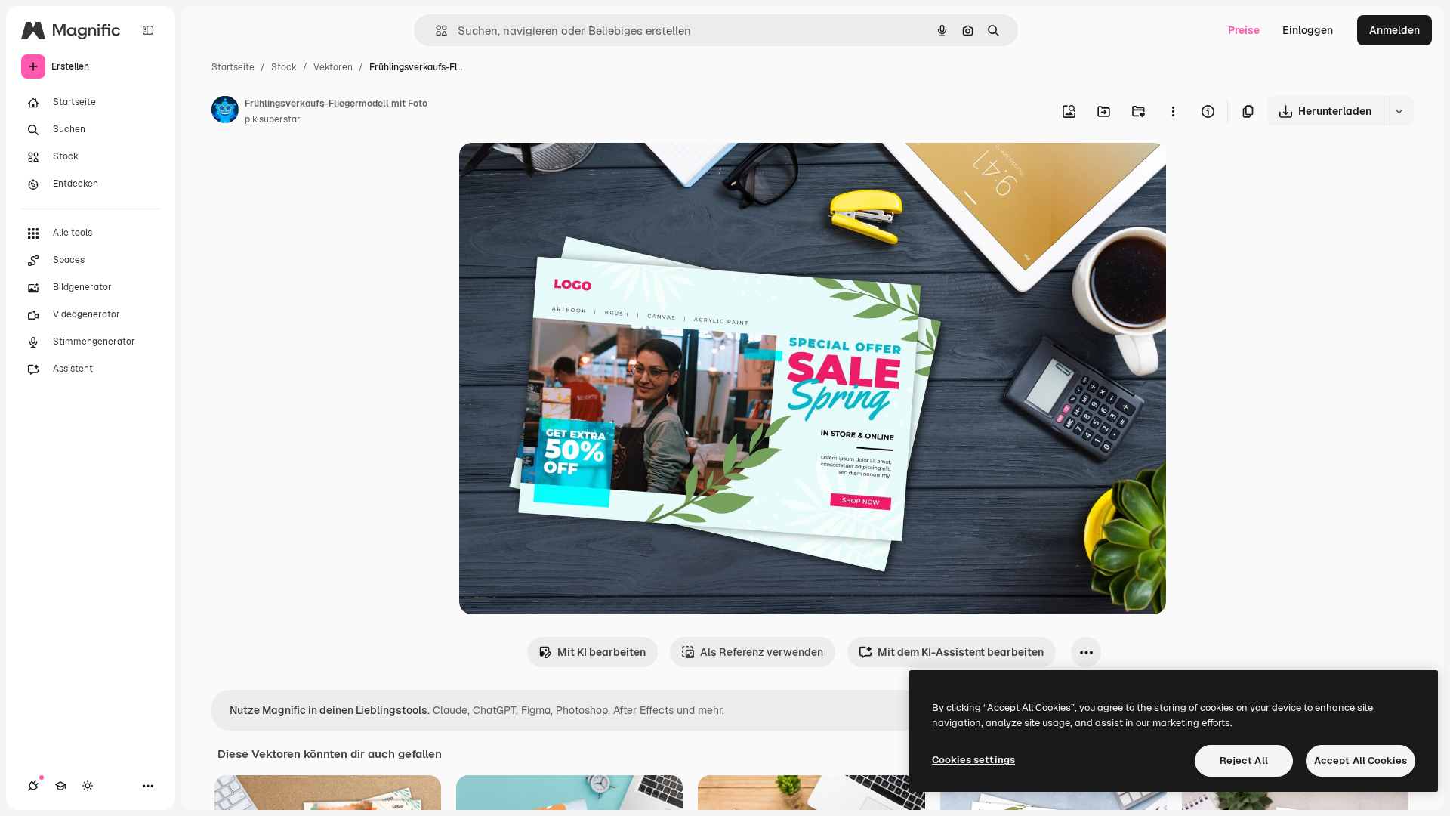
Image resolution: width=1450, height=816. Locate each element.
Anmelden (1394, 30)
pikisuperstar (273, 119)
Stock (284, 67)
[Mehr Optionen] (1173, 111)
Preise (1244, 30)
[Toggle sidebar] (148, 30)
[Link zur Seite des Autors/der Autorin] (225, 112)
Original (556, 172)
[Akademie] (60, 786)
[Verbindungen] (33, 786)
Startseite (233, 67)
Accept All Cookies (1360, 760)
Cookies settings (973, 759)
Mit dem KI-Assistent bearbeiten (961, 652)
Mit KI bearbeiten (601, 652)
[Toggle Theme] (88, 786)
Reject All (1244, 760)
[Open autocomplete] (435, 30)
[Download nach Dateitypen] (1399, 111)
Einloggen (1307, 30)
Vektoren (333, 67)
